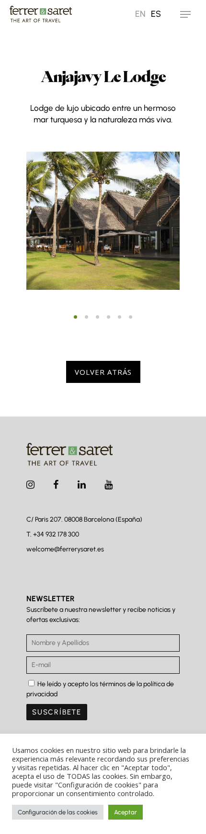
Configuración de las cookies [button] (58, 812)
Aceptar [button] (125, 812)
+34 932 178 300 (56, 534)
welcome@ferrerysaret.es (65, 549)
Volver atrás (103, 372)
